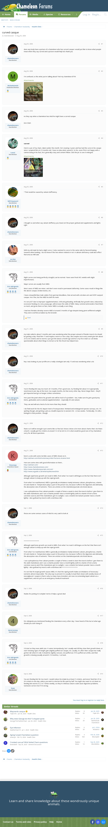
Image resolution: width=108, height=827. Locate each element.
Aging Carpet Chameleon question (24, 735)
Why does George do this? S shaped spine (27, 718)
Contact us (8, 822)
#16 (101, 588)
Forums (22, 14)
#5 (102, 187)
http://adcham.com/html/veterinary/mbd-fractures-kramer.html (47, 458)
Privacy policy (40, 822)
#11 (101, 383)
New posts (4, 20)
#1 (102, 44)
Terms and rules (23, 822)
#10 (101, 356)
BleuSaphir (95, 737)
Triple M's (13, 714)
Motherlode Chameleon (95, 722)
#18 (101, 643)
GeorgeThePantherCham (18, 721)
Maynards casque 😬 (19, 711)
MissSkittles (95, 744)
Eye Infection (15, 727)
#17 (101, 616)
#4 (102, 138)
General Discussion (34, 744)
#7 (102, 245)
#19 (101, 674)
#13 (101, 450)
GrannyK (13, 737)
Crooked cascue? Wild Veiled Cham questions (29, 742)
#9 (102, 329)
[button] (12, 14)
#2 (102, 71)
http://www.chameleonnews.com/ (36, 467)
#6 (102, 217)
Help (51, 822)
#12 (101, 423)
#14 (101, 508)
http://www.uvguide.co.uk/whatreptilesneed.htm (41, 471)
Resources (65, 14)
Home (7, 14)
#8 (102, 272)
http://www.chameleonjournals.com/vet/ (38, 469)
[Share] (98, 44)
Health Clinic (31, 714)
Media (35, 14)
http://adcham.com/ (31, 465)
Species (49, 14)
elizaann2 (96, 729)
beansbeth (13, 744)
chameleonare (9, 36)
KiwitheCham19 (15, 730)
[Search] (105, 14)
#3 (102, 111)
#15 (101, 535)
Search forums (15, 20)
